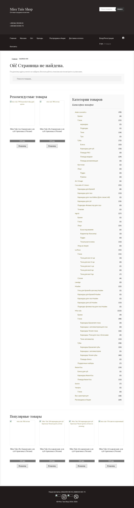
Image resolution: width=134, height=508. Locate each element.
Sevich (77, 384)
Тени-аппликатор (87, 339)
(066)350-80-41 (67, 492)
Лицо (80, 169)
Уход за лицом (83, 246)
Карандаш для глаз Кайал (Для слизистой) (94, 197)
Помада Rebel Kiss (85, 379)
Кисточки (81, 165)
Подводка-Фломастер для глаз (89, 205)
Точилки (81, 209)
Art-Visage (79, 181)
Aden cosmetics (80, 112)
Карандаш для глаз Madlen (88, 298)
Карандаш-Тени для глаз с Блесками (94, 335)
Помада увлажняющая (89, 161)
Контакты (13, 46)
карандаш (84, 124)
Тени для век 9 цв (87, 274)
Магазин (23, 38)
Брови (80, 116)
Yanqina (78, 388)
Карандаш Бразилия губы (90, 347)
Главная (13, 38)
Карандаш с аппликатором (90, 351)
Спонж (80, 278)
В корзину (22, 146)
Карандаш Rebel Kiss (85, 375)
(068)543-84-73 (79, 492)
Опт (31, 38)
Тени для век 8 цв (87, 270)
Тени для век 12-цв (87, 258)
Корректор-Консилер (88, 234)
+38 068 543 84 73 (16, 26)
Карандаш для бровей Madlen (89, 294)
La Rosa (78, 250)
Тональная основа (87, 242)
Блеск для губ (83, 371)
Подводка (84, 128)
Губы (79, 140)
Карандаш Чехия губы (88, 355)
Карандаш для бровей (86, 189)
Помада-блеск (85, 359)
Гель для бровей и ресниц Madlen (90, 290)
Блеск (82, 144)
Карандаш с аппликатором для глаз (94, 327)
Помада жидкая (86, 157)
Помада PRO (85, 153)
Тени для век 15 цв (87, 262)
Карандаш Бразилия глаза (90, 323)
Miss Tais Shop (21, 9)
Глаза (80, 120)
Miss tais (78, 311)
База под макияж (86, 230)
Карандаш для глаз (85, 193)
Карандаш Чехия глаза (89, 331)
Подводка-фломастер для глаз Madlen (92, 307)
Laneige (78, 282)
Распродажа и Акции (57, 38)
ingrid (77, 213)
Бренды (40, 38)
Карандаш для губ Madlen (87, 303)
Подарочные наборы (86, 363)
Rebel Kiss (78, 367)
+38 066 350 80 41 (16, 23)
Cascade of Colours (82, 185)
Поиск (120, 9)
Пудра (82, 173)
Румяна (83, 177)
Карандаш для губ (87, 149)
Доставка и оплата (76, 38)
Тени (82, 132)
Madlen (78, 286)
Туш (81, 136)
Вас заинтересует (82, 396)
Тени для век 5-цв (87, 266)
